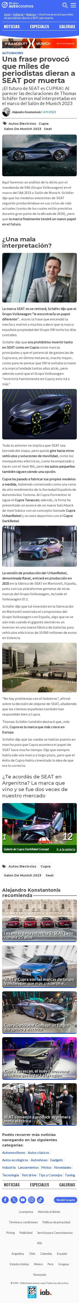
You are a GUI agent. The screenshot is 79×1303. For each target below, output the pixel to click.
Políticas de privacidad (56, 1222)
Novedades (62, 1167)
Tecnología (10, 1175)
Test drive (28, 1175)
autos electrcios (22, 124)
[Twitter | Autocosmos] (14, 1199)
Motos (46, 1167)
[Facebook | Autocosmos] (5, 1199)
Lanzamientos (28, 1167)
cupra (43, 124)
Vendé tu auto (65, 1200)
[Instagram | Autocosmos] (31, 1199)
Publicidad (26, 1232)
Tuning (70, 1175)
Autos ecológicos (15, 1160)
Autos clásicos (38, 1152)
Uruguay (63, 1264)
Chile (32, 1253)
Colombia (46, 1253)
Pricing (10, 1232)
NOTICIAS (12, 26)
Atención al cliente (49, 1211)
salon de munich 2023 (22, 129)
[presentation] (39, 824)
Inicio (7, 14)
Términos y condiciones (23, 1222)
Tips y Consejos (50, 1175)
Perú (50, 1264)
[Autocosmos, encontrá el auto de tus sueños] (17, 5)
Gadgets (56, 1160)
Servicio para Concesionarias (55, 1232)
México (38, 1264)
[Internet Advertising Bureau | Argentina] (46, 1292)
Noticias (31, 14)
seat (48, 129)
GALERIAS (67, 26)
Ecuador (62, 1253)
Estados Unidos (19, 1264)
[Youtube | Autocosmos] (22, 1199)
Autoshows (12, 53)
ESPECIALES (39, 26)
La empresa (26, 1211)
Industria (9, 1167)
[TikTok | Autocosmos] (40, 1199)
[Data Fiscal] (32, 1292)
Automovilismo (13, 1152)
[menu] (73, 5)
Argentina (18, 1253)
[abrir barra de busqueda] (65, 5)
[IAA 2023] (39, 43)
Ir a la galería (66, 849)
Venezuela (39, 1274)
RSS (39, 1243)
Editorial (18, 14)
